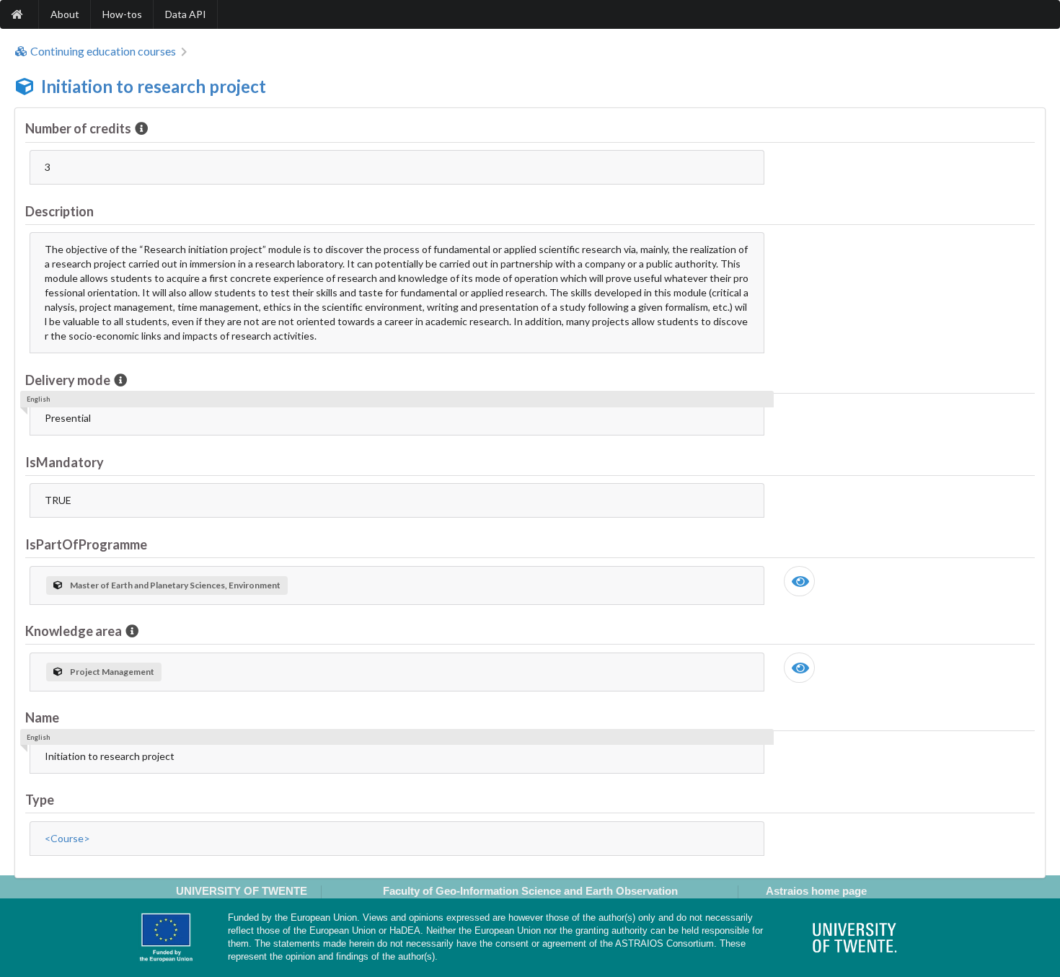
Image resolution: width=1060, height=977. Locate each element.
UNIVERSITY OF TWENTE (241, 891)
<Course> (67, 838)
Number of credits (78, 128)
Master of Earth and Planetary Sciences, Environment (175, 585)
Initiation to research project (153, 86)
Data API (185, 14)
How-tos (122, 14)
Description (59, 211)
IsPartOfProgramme (86, 544)
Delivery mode (67, 380)
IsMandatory (64, 462)
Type (39, 800)
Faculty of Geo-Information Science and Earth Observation (530, 891)
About (64, 14)
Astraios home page (816, 891)
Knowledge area (73, 631)
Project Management (112, 671)
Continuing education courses (103, 51)
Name (42, 717)
